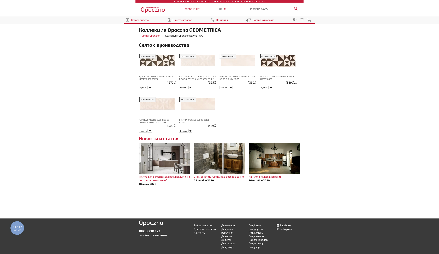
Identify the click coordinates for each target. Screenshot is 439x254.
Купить (143, 87)
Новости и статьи (159, 138)
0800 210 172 (192, 9)
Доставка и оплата (263, 19)
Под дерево (256, 228)
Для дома (227, 228)
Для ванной (228, 225)
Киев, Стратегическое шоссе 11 (154, 235)
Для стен (226, 239)
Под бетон (255, 225)
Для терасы (228, 243)
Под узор (254, 247)
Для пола (226, 236)
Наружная (227, 232)
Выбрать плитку (203, 225)
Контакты (222, 19)
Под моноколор (258, 239)
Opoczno (151, 223)
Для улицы (227, 247)
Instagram (285, 228)
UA (220, 9)
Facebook (285, 225)
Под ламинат (256, 236)
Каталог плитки (140, 19)
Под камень (256, 232)
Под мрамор (256, 243)
